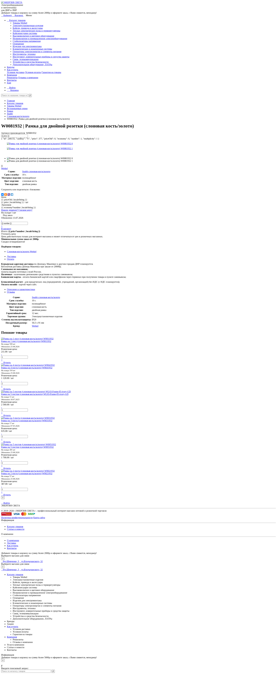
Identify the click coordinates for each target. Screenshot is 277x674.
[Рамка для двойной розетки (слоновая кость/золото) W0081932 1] (40, 148)
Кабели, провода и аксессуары (28, 28)
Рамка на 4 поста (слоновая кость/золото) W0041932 (26, 367)
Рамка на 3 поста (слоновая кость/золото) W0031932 (26, 420)
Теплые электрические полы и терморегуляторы (36, 30)
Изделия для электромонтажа (27, 46)
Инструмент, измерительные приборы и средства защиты (41, 56)
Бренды (10, 67)
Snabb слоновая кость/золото (36, 171)
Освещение (18, 43)
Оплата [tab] (10, 259)
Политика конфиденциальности (17, 517)
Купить (7, 362)
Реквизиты (12, 77)
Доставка (11, 543)
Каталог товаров (17, 20)
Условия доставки (16, 72)
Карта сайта (39, 517)
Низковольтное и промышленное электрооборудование (40, 38)
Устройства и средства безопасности (31, 62)
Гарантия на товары (51, 72)
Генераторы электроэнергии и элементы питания (37, 51)
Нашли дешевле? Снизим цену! (16, 210)
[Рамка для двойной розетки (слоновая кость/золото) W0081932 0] (40, 143)
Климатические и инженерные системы (32, 49)
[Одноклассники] (5, 194)
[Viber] (9, 194)
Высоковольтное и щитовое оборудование (33, 36)
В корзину (6, 228)
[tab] (11, 292)
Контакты (12, 80)
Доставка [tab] (11, 256)
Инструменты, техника (24, 54)
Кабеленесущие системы (25, 33)
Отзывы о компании (28, 77)
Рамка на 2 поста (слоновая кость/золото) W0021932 (26, 473)
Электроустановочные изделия (28, 25)
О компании (13, 540)
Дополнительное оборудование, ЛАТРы (32, 64)
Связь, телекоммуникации (26, 59)
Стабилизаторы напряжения (27, 41)
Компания (12, 75)
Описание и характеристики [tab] (21, 289)
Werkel (35, 326)
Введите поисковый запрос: (15, 668)
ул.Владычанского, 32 (32, 561)
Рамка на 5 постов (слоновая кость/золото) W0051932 (27, 447)
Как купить (12, 69)
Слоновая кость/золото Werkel (21, 251)
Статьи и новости (15, 529)
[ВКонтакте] (2, 194)
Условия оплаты (33, 72)
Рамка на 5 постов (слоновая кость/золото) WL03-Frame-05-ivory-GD (35, 394)
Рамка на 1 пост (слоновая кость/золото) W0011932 (26, 341)
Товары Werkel (20, 23)
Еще (9, 83)
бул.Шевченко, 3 (11, 561)
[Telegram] (12, 194)
